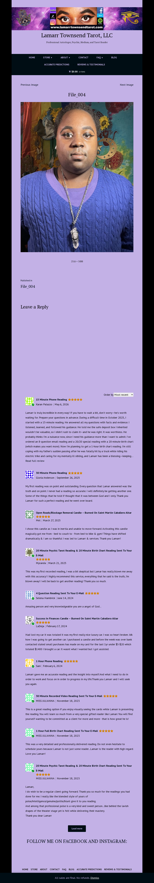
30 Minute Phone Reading (51, 473)
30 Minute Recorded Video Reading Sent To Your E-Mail (69, 696)
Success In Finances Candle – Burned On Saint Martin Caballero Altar (77, 618)
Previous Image (29, 84)
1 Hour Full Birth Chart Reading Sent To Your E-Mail (67, 731)
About (64, 57)
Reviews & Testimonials (91, 64)
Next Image (126, 84)
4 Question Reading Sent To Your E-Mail (60, 593)
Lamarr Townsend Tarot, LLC (77, 35)
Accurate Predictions (56, 64)
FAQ (99, 57)
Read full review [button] (34, 461)
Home (32, 57)
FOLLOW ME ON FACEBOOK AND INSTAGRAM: (77, 841)
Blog (114, 57)
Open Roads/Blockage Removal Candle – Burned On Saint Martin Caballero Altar (83, 512)
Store (46, 57)
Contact (83, 57)
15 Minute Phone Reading (51, 399)
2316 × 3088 (77, 261)
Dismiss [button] (94, 878)
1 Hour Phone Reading (49, 661)
